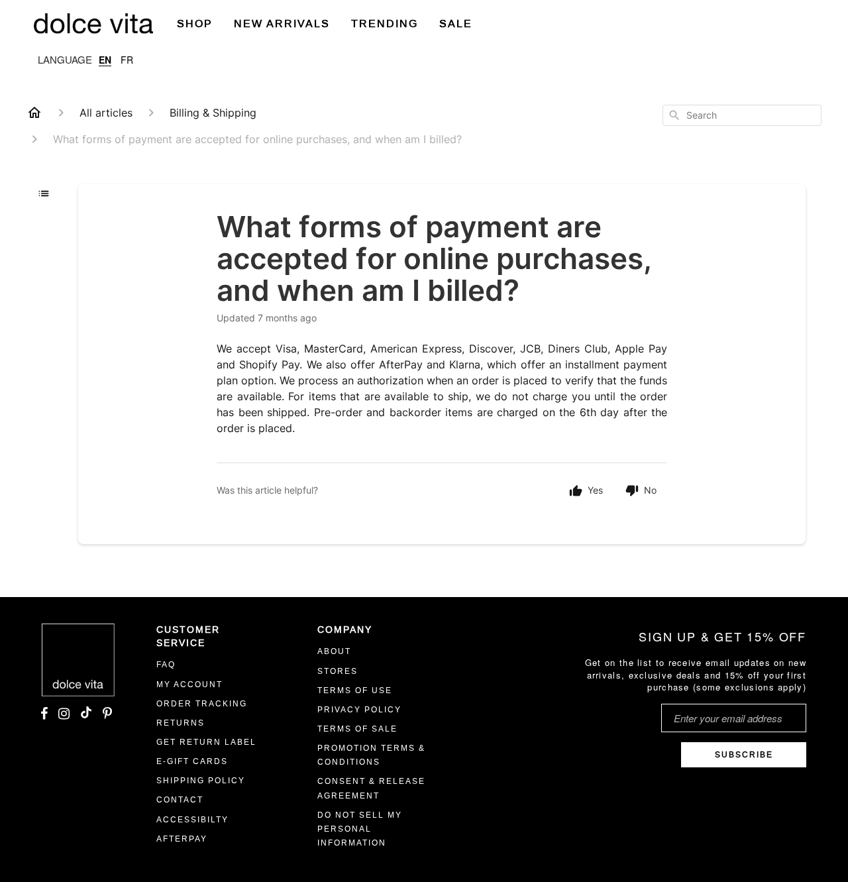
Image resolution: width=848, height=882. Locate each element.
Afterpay (181, 839)
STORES (337, 671)
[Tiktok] (86, 714)
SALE (455, 23)
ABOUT (334, 651)
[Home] (34, 113)
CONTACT (179, 800)
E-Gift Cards (192, 761)
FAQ (166, 664)
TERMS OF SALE (357, 729)
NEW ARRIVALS (282, 23)
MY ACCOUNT (189, 684)
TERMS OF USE (354, 690)
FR (127, 59)
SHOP (195, 23)
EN (105, 59)
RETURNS (180, 723)
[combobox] (742, 115)
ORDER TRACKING (201, 703)
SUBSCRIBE (744, 754)
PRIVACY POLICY (359, 709)
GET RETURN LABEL (206, 742)
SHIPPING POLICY (200, 780)
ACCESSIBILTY (192, 819)
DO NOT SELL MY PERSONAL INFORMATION (359, 829)
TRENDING (384, 23)
